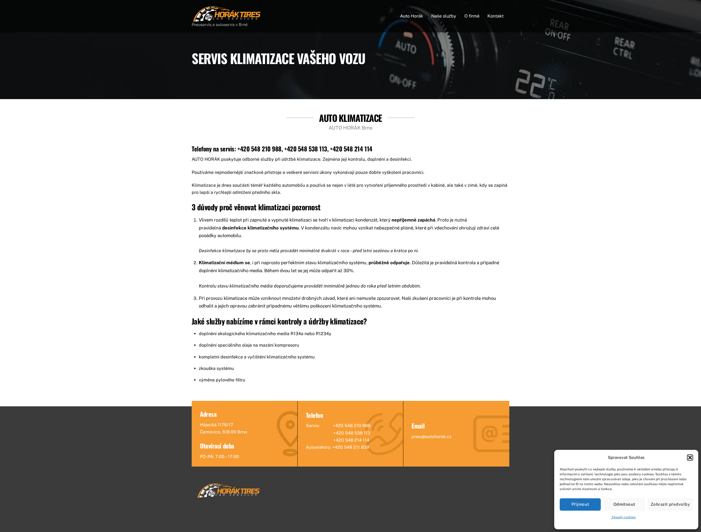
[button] (690, 457)
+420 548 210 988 (259, 148)
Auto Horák (411, 16)
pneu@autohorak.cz (432, 436)
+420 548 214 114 (351, 148)
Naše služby (443, 16)
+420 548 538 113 (305, 148)
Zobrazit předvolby (670, 504)
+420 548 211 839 (350, 447)
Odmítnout (624, 504)
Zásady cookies (623, 517)
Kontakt (495, 16)
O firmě (471, 16)
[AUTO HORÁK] (227, 20)
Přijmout (580, 504)
